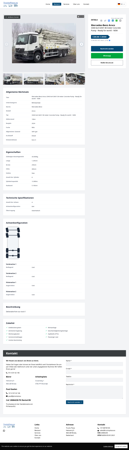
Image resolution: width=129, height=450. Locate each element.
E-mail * (69, 369)
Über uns (76, 4)
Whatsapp (107, 56)
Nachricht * (70, 384)
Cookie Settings (108, 446)
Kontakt (86, 4)
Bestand (57, 4)
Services (66, 4)
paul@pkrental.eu (14, 396)
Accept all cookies (121, 446)
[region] (64, 446)
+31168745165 (105, 428)
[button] (6, 44)
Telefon (68, 377)
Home (48, 4)
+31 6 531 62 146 (13, 373)
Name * (68, 361)
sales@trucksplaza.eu (107, 430)
